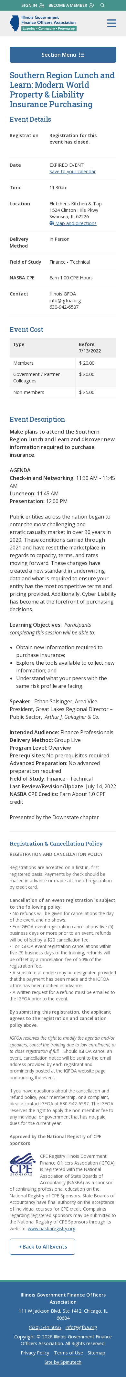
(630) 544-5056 (45, 1327)
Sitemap (96, 1353)
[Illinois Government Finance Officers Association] (43, 23)
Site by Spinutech (63, 1362)
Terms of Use (68, 1353)
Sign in (29, 5)
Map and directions (75, 223)
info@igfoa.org (81, 1327)
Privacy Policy (35, 1353)
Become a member (67, 5)
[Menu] (111, 23)
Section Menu (60, 54)
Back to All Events (44, 1246)
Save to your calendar (72, 171)
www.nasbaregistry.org (51, 1228)
